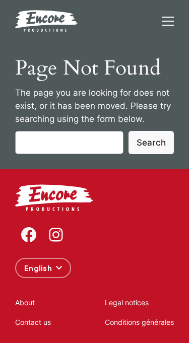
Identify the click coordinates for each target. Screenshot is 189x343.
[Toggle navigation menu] (168, 21)
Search (151, 143)
